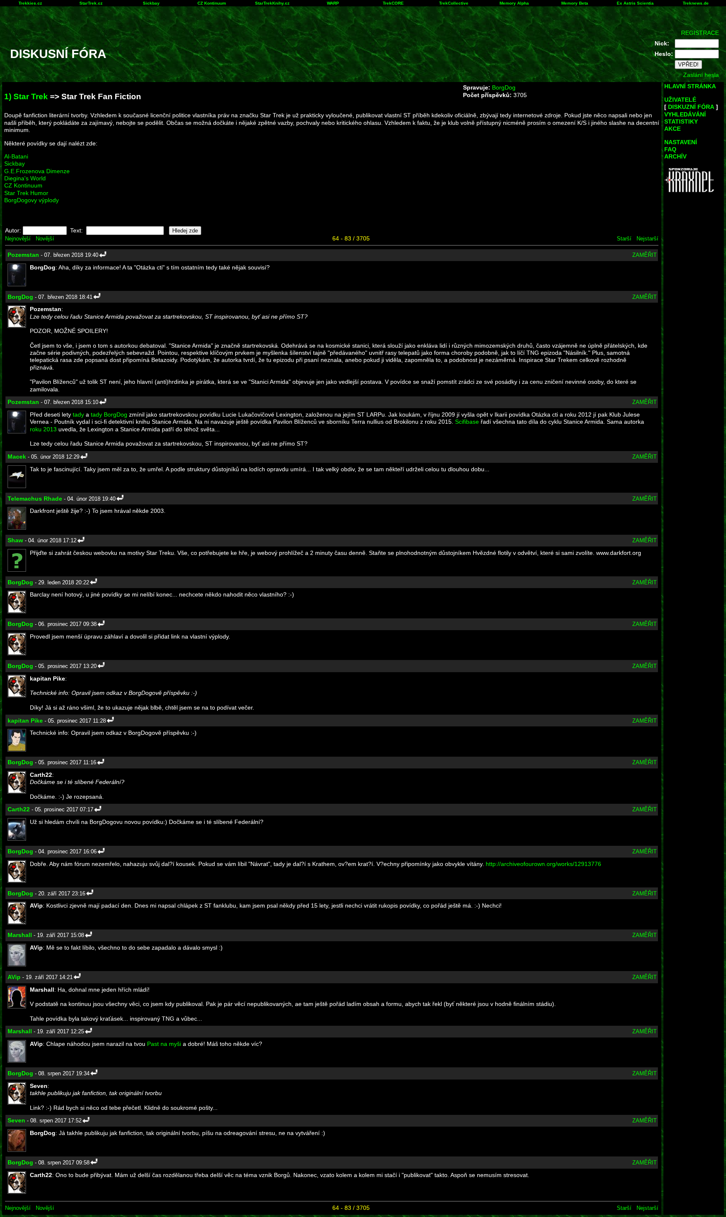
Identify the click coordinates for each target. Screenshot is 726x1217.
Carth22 (19, 809)
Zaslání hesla (701, 74)
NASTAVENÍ (680, 142)
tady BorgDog (109, 414)
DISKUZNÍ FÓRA (691, 106)
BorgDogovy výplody (31, 200)
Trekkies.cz (30, 3)
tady (78, 414)
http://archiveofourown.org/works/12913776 (543, 864)
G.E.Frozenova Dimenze (37, 171)
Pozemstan (23, 254)
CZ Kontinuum (211, 3)
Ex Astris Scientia (635, 3)
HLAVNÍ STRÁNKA (690, 86)
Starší (624, 238)
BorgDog (504, 87)
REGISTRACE (700, 32)
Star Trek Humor (26, 193)
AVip (14, 977)
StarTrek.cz (91, 3)
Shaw (15, 540)
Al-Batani (16, 156)
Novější (45, 238)
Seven (16, 1120)
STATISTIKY (681, 121)
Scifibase (467, 421)
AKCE (672, 128)
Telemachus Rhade (35, 498)
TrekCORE (393, 3)
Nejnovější (18, 238)
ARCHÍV (675, 156)
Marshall (20, 935)
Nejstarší (647, 238)
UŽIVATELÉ (680, 99)
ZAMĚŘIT (644, 255)
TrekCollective (453, 3)
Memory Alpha (514, 3)
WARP (333, 3)
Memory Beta (574, 3)
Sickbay (151, 3)
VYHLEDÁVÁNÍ (685, 114)
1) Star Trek (26, 96)
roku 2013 (43, 429)
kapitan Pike (25, 720)
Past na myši (164, 1043)
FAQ (670, 149)
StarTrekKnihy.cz (272, 3)
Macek (17, 456)
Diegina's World (25, 178)
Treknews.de (696, 3)
